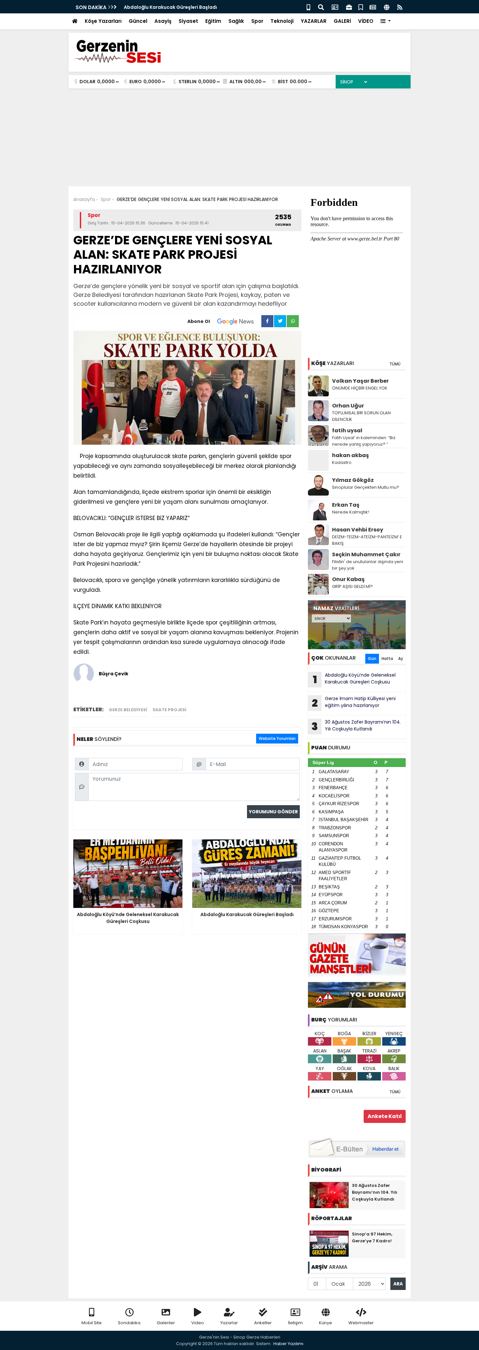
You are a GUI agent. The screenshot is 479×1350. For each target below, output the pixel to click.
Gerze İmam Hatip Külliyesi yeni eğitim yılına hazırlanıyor (354, 702)
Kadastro (342, 462)
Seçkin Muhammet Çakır (366, 554)
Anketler (263, 1323)
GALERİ (342, 21)
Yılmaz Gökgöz (353, 480)
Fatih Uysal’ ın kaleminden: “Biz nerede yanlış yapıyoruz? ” (364, 441)
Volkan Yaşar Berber (360, 381)
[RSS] (400, 7)
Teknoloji (282, 21)
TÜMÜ (394, 364)
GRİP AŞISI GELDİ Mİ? (352, 586)
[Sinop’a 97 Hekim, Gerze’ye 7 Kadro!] (329, 1243)
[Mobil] (308, 7)
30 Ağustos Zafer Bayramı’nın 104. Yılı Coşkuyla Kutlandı (356, 726)
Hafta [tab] (387, 658)
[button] (385, 21)
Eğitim (213, 21)
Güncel (138, 21)
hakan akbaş (350, 455)
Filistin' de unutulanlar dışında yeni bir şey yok (367, 565)
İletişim (295, 1323)
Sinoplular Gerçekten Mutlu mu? (365, 487)
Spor (257, 21)
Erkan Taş (345, 505)
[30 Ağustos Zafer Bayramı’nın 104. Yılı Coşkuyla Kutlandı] (329, 1194)
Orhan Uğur (348, 405)
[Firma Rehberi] (349, 7)
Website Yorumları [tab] (277, 738)
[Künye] (387, 7)
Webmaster (361, 1323)
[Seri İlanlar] (360, 7)
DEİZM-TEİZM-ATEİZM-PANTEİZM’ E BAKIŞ (367, 540)
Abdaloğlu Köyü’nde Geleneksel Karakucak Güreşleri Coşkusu (354, 679)
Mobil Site (91, 1323)
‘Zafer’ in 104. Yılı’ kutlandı (154, 7)
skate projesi (169, 710)
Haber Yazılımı (288, 1344)
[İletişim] (334, 7)
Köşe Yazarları (103, 21)
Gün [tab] (372, 658)
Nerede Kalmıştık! (350, 512)
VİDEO (365, 21)
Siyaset (188, 21)
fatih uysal (347, 430)
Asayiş (162, 21)
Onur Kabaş (348, 579)
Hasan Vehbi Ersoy (357, 529)
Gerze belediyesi (128, 710)
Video (197, 1323)
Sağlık (236, 21)
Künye (325, 1323)
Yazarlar (229, 1323)
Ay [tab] (400, 658)
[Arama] (321, 7)
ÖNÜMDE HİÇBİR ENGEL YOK (359, 388)
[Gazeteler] (372, 7)
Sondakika (129, 1323)
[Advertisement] (239, 137)
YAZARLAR (314, 21)
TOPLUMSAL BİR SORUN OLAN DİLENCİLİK (361, 416)
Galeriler (166, 1323)
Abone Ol (198, 321)
